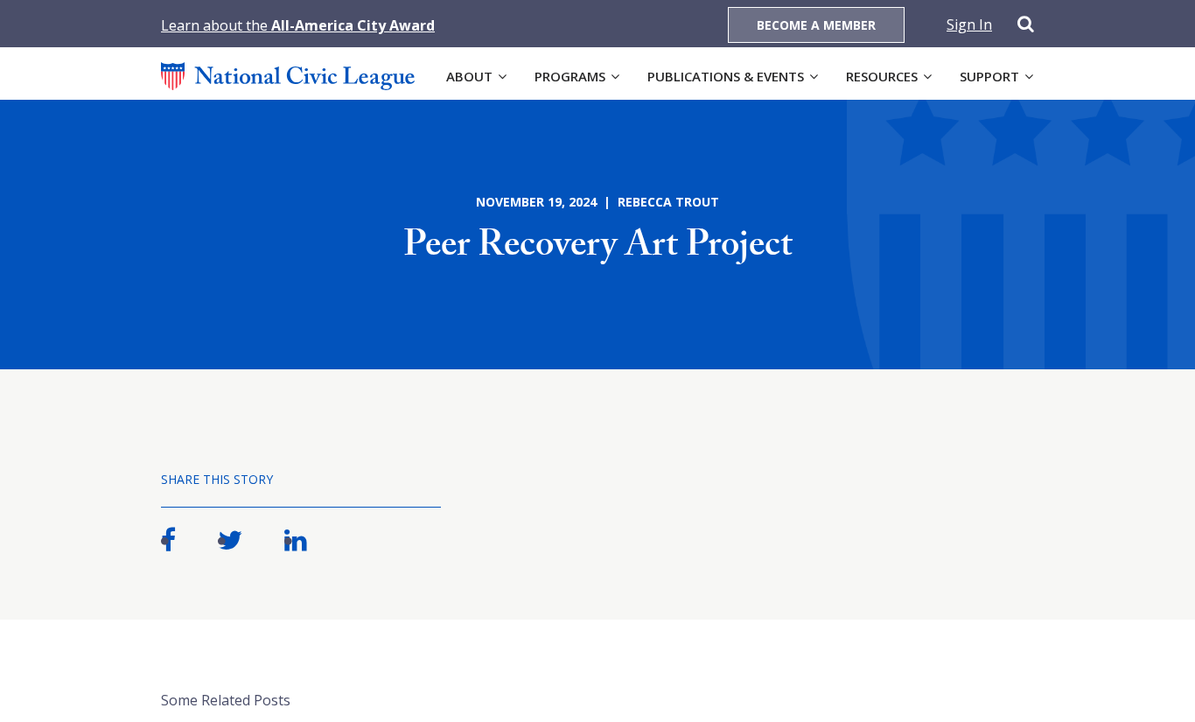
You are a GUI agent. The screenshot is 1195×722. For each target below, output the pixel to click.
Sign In (969, 24)
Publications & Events (725, 76)
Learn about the (298, 25)
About (469, 76)
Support (989, 76)
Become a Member (816, 25)
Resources (882, 76)
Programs (570, 76)
